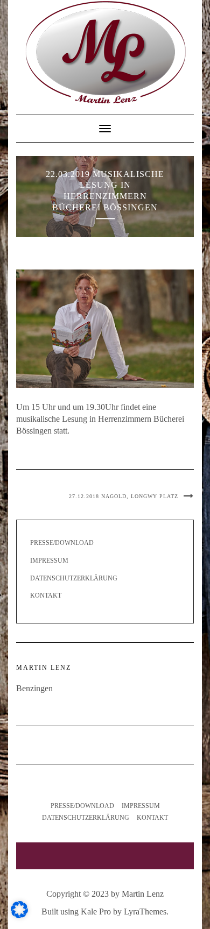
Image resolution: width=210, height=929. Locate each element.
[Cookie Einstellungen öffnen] (19, 915)
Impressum (49, 560)
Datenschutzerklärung (73, 578)
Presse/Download (62, 543)
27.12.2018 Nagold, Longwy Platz (123, 496)
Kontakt (45, 595)
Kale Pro (96, 911)
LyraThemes (145, 911)
